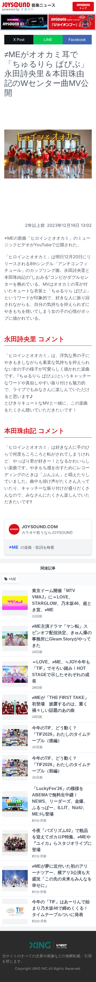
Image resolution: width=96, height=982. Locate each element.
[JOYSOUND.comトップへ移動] (83, 6)
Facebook (77, 39)
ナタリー (27, 9)
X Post (19, 39)
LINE (48, 39)
